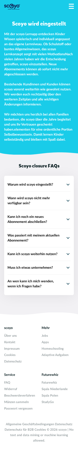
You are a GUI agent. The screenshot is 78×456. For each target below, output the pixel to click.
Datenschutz (13, 361)
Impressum (12, 348)
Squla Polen (50, 395)
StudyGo (48, 402)
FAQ (7, 382)
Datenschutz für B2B (19, 429)
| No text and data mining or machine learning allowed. (42, 435)
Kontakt (9, 342)
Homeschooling (53, 348)
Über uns (10, 335)
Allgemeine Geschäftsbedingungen (30, 424)
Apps (45, 342)
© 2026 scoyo (57, 429)
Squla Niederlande (55, 389)
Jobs (45, 335)
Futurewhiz (49, 382)
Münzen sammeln (16, 402)
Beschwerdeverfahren (19, 395)
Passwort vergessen (18, 408)
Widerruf (10, 389)
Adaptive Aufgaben (55, 355)
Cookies (10, 355)
